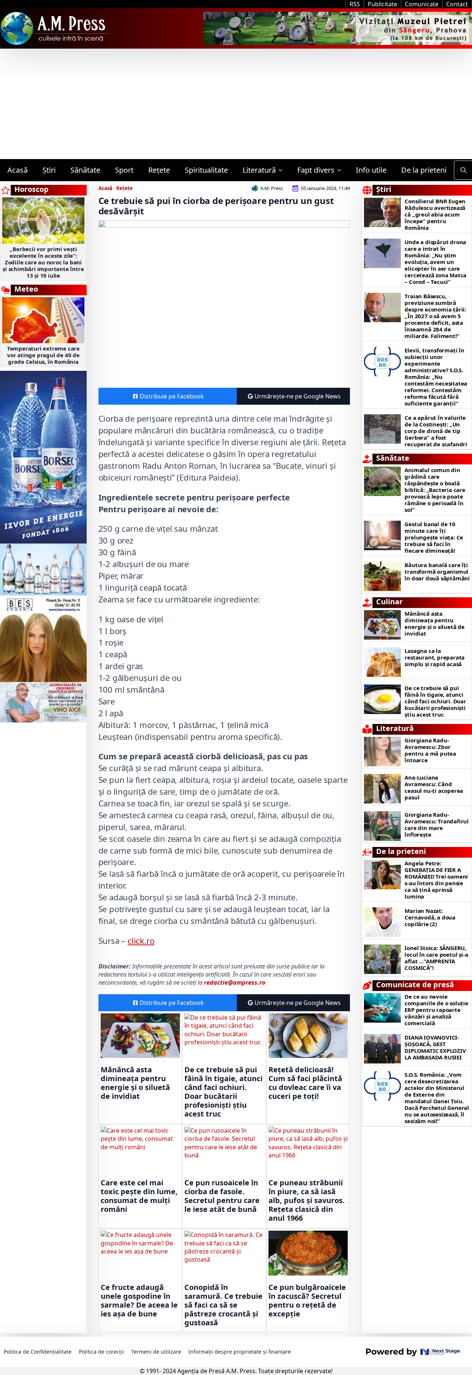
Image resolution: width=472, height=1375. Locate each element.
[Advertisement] (236, 103)
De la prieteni (424, 170)
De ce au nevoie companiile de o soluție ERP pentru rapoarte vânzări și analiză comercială (436, 1009)
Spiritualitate (206, 170)
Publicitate (382, 4)
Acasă (17, 170)
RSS (355, 4)
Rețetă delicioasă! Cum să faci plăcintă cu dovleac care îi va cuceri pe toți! (305, 1083)
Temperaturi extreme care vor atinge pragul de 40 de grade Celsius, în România (43, 355)
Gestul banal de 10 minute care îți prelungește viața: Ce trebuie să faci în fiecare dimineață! (434, 537)
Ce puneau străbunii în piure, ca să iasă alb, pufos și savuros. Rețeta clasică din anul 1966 (306, 1200)
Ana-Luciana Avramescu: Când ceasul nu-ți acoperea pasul (434, 787)
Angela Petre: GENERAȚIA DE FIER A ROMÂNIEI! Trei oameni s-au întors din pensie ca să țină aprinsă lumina (436, 880)
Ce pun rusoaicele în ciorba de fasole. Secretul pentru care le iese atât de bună (222, 1196)
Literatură (259, 170)
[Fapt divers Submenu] (341, 170)
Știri (49, 170)
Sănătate (85, 170)
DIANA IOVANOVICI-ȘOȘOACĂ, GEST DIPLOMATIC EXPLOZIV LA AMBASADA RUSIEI (435, 1047)
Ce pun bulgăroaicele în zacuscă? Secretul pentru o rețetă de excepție (307, 1300)
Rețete (159, 170)
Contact (457, 4)
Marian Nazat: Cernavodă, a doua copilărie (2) (430, 917)
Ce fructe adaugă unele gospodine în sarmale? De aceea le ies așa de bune (139, 1300)
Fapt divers (315, 170)
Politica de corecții (101, 1351)
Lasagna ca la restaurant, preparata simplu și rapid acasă (435, 657)
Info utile (371, 170)
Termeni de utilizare (156, 1351)
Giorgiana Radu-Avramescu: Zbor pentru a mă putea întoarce (430, 750)
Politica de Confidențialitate (38, 1351)
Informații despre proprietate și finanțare (239, 1351)
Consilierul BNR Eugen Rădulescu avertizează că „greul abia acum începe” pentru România (435, 214)
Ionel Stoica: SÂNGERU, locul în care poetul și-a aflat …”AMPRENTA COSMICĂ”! (436, 958)
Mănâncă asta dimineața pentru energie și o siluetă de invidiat (135, 1083)
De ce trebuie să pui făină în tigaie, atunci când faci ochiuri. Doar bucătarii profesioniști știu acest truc (223, 1091)
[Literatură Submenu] (283, 170)
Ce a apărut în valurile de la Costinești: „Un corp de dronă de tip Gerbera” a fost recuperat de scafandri (436, 430)
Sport (124, 170)
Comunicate (421, 4)
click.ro (141, 940)
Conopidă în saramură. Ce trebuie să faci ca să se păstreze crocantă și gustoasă (223, 1305)
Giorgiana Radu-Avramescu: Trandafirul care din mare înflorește (437, 824)
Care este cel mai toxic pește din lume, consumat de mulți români (139, 1196)
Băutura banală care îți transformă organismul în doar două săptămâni (437, 571)
